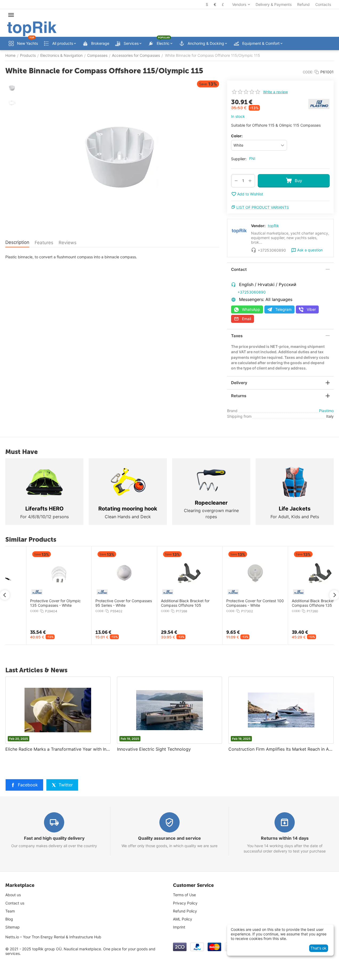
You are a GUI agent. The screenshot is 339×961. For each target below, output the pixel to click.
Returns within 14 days (285, 838)
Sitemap (12, 927)
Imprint (179, 927)
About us (13, 894)
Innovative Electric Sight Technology (154, 749)
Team (10, 911)
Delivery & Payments (274, 4)
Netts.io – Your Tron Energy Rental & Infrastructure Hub (53, 937)
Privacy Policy (185, 903)
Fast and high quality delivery (54, 838)
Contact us (14, 903)
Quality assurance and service (169, 838)
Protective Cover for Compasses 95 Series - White (102, 603)
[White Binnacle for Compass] (120, 156)
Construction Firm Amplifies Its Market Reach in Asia (281, 749)
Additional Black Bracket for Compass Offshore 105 (164, 603)
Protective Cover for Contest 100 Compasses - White (234, 603)
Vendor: (258, 225)
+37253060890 (251, 292)
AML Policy (182, 919)
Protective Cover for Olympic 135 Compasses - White (34, 603)
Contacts (323, 4)
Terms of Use (184, 894)
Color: (237, 136)
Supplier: (239, 158)
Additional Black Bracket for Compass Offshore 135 (295, 603)
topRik (273, 225)
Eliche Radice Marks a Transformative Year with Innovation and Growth (58, 749)
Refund (303, 4)
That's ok (318, 948)
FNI (252, 158)
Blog (9, 919)
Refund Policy (185, 911)
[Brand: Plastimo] (319, 103)
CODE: (308, 72)
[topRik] (31, 28)
